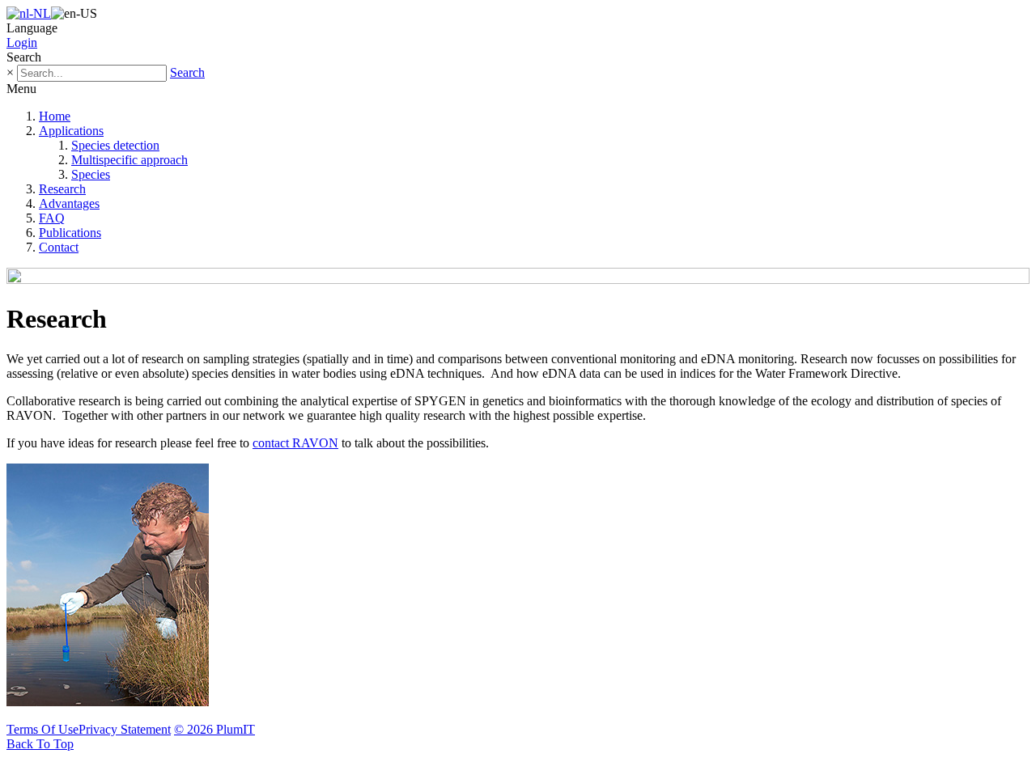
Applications (71, 131)
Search (187, 72)
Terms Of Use (42, 729)
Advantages (69, 203)
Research (62, 189)
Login (21, 42)
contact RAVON (295, 443)
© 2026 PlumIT (214, 729)
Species (90, 174)
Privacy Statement (125, 729)
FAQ (52, 218)
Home (54, 116)
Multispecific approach (129, 160)
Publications (70, 232)
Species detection (115, 145)
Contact (59, 247)
